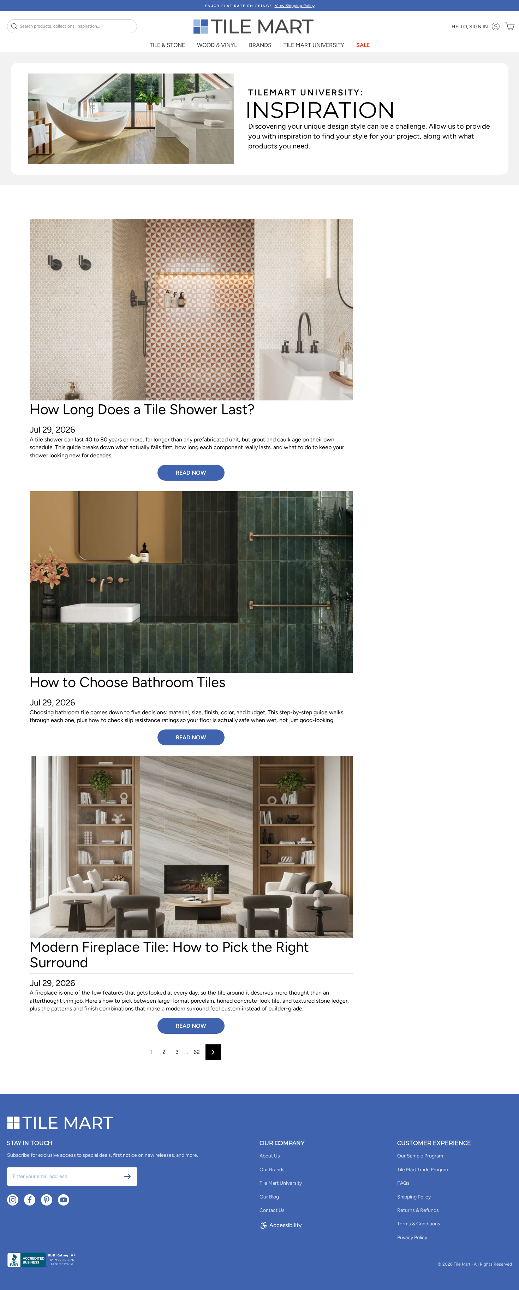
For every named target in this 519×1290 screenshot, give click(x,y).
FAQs (403, 1183)
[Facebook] (29, 1200)
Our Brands (272, 1170)
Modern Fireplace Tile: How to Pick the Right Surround (169, 954)
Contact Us (272, 1210)
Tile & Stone (167, 45)
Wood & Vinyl (217, 45)
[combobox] (72, 26)
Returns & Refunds (418, 1210)
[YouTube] (63, 1200)
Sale (363, 45)
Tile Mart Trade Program (423, 1170)
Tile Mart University (314, 45)
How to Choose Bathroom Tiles (128, 682)
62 (196, 1052)
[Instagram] (12, 1200)
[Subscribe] (127, 1176)
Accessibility (285, 1225)
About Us (270, 1156)
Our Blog (269, 1197)
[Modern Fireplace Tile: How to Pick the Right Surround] (191, 847)
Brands (260, 45)
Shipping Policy (414, 1197)
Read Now (191, 472)
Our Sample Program (420, 1156)
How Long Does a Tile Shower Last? (142, 409)
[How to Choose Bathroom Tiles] (191, 582)
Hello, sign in (470, 27)
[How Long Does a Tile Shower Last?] (191, 310)
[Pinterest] (46, 1200)
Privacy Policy (412, 1238)
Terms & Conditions (418, 1224)
